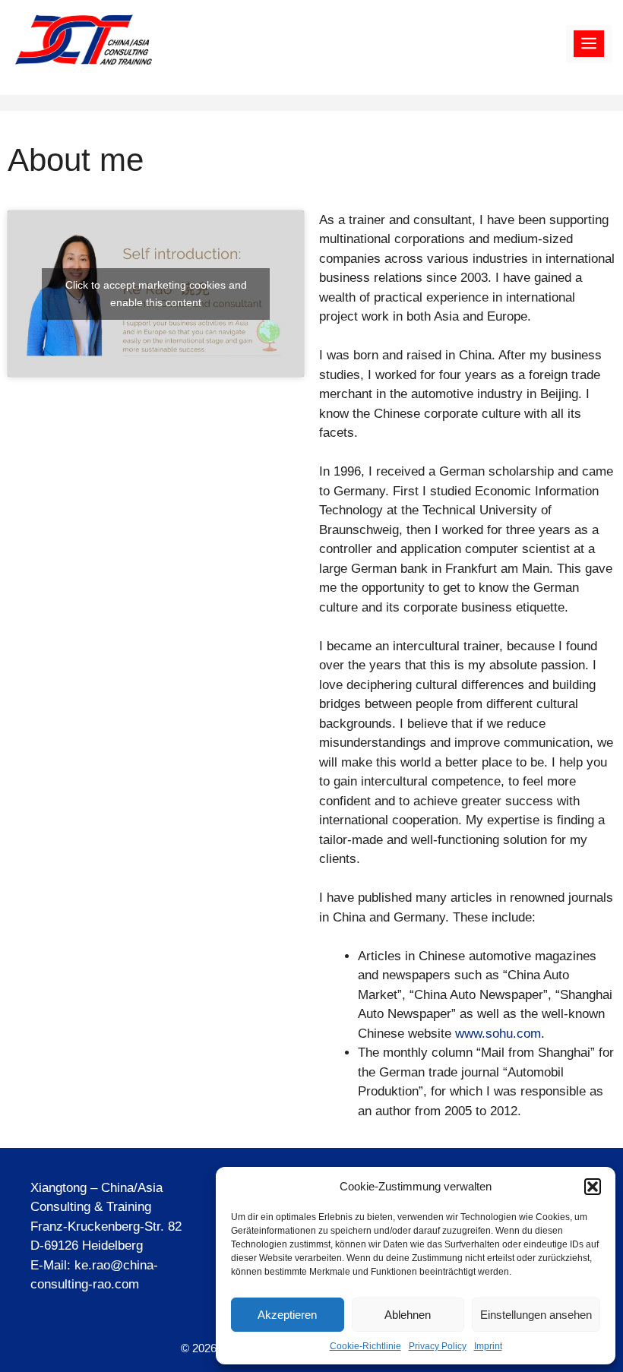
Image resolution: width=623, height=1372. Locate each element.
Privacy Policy (437, 1346)
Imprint (488, 1346)
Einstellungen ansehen (536, 1314)
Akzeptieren (287, 1314)
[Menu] (589, 44)
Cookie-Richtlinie (365, 1346)
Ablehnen (407, 1314)
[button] (592, 1186)
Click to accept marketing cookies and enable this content (156, 293)
